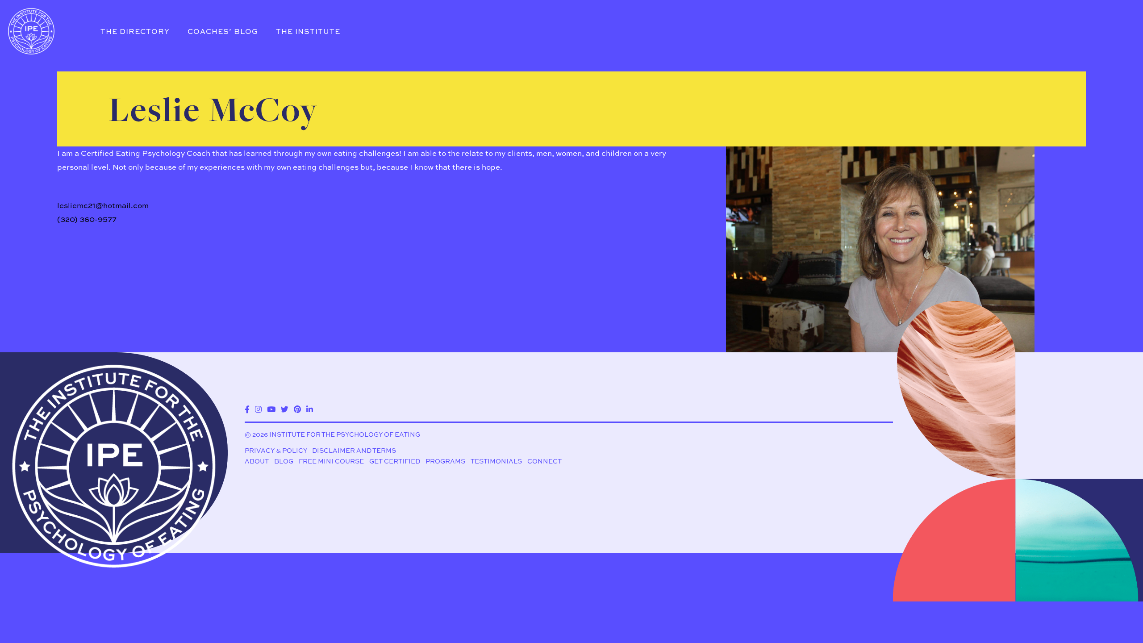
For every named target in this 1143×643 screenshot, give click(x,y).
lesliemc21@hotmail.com (103, 205)
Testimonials (496, 461)
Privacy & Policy (276, 450)
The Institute (308, 31)
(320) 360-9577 (87, 219)
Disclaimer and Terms (354, 450)
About (257, 461)
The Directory (135, 31)
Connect (544, 461)
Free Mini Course (331, 461)
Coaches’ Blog (223, 31)
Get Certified (394, 461)
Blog (283, 461)
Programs (445, 461)
